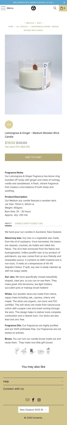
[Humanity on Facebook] (33, 400)
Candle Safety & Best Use (29, 223)
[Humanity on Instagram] (39, 400)
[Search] (55, 8)
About (8, 223)
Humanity (37, 417)
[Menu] (1, 8)
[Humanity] (33, 8)
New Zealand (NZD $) (31, 409)
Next (39, 23)
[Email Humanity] (27, 400)
